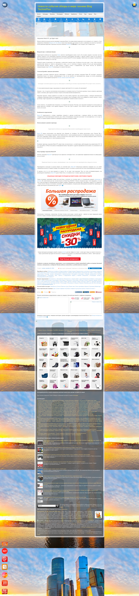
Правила (93, 330)
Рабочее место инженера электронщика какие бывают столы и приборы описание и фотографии (67, 454)
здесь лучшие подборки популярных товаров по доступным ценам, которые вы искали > (74, 288)
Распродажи (60, 14)
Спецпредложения (41, 276)
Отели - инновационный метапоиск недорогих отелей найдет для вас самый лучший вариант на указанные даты (65, 412)
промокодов (98, 179)
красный (68, 77)
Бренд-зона (47, 281)
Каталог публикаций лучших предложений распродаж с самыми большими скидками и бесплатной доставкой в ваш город (67, 400)
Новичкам (39, 283)
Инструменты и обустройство (56, 278)
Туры (85, 14)
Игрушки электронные (90, 274)
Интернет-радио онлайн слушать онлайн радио (55, 468)
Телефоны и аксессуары (95, 278)
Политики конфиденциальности (88, 527)
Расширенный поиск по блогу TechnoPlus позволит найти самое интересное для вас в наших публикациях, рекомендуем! (67, 429)
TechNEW (55, 330)
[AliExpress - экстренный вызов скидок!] (5, 575)
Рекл (95, 14)
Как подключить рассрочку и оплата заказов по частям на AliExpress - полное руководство (59, 434)
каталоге (64, 252)
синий (72, 77)
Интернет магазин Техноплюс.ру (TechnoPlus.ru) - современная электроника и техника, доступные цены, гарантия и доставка (68, 403)
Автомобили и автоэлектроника (63, 274)
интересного (64, 509)
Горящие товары (76, 281)
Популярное (70, 283)
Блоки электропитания (52, 272)
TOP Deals (66, 330)
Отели (80, 14)
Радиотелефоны (64, 271)
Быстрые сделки (86, 281)
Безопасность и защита (69, 278)
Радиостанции (72, 271)
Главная (39, 16)
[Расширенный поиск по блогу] (4, 567)
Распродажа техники (95, 275)
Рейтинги (67, 14)
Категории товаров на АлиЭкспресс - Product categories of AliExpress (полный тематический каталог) (62, 433)
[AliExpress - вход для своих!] (5, 591)
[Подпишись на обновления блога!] (5, 559)
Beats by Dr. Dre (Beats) (55, 42)
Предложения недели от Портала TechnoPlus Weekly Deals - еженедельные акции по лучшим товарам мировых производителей (69, 405)
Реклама (88, 330)
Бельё (99, 280)
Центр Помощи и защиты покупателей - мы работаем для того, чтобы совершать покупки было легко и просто (64, 410)
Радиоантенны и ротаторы (82, 271)
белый (59, 77)
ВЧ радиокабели (77, 272)
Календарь (45, 14)
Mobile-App (97, 286)
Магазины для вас (88, 283)
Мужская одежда (93, 280)
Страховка (91, 286)
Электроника (85, 278)
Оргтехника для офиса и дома (89, 272)
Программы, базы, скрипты (55, 275)
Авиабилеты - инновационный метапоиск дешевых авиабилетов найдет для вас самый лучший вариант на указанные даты (67, 411)
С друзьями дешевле (96, 281)
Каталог (39, 14)
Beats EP (68, 44)
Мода (57, 281)
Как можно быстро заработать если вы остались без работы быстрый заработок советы (64, 461)
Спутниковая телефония (96, 271)
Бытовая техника (49, 274)
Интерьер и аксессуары (78, 274)
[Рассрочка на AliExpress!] (5, 544)
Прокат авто (72, 286)
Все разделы (50, 276)
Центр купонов (46, 283)
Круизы (90, 14)
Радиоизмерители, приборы (65, 272)
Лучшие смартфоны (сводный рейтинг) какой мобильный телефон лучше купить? (63, 447)
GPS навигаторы (42, 272)
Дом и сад (78, 278)
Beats (58, 55)
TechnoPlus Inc (89, 533)
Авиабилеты (74, 14)
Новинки (81, 283)
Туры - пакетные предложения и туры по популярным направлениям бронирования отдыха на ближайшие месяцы (65, 414)
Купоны (77, 330)
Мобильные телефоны (53, 271)
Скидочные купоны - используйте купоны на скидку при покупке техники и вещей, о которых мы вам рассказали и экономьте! (68, 408)
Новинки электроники (82, 275)
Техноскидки (63, 283)
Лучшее (76, 283)
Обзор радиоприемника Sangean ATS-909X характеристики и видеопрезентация (63, 476)
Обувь (65, 281)
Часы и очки (40, 281)
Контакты (98, 330)
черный (63, 77)
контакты (80, 518)
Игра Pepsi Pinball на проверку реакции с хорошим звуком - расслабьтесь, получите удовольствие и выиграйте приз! (66, 425)
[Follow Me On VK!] (5, 5)
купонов (39, 180)
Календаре (75, 395)
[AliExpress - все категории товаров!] (5, 583)
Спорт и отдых (40, 280)
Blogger (38, 534)
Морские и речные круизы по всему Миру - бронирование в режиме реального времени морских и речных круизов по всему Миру (69, 419)
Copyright (69, 331)
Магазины (52, 14)
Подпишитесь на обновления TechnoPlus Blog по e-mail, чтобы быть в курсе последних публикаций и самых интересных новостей (69, 401)
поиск (61, 507)
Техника (53, 281)
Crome (64, 518)
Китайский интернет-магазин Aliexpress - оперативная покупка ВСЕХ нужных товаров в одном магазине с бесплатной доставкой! (69, 404)
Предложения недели (69, 275)
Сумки (61, 281)
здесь (60, 185)
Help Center (82, 330)
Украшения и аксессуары (72, 280)
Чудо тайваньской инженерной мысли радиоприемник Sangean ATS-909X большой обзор (65, 497)
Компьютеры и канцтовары (52, 280)
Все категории (97, 283)
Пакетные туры (64, 286)
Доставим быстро (55, 283)
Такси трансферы (80, 286)
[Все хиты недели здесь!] (5, 551)
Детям (69, 281)
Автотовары (62, 280)
